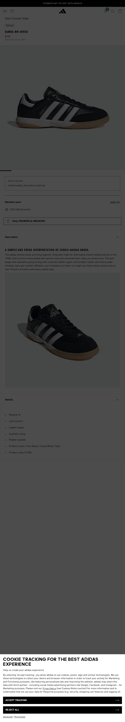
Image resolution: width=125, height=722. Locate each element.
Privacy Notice (49, 689)
